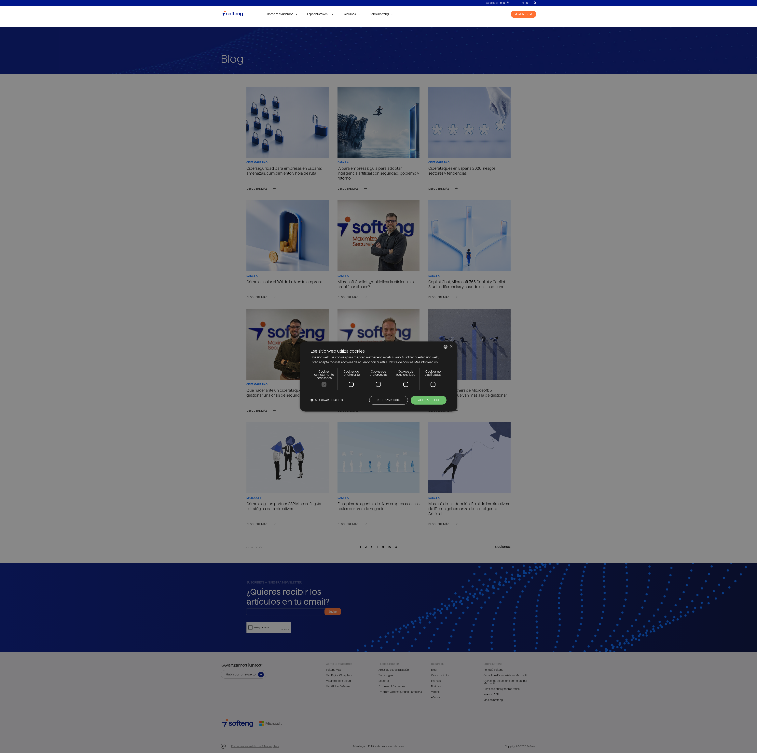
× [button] (450, 346)
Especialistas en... (318, 14)
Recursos (349, 14)
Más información (426, 362)
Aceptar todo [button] (428, 400)
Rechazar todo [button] (388, 400)
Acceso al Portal (496, 2)
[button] (326, 400)
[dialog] (378, 376)
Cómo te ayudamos (280, 14)
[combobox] (445, 347)
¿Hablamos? (523, 14)
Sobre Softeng (379, 14)
